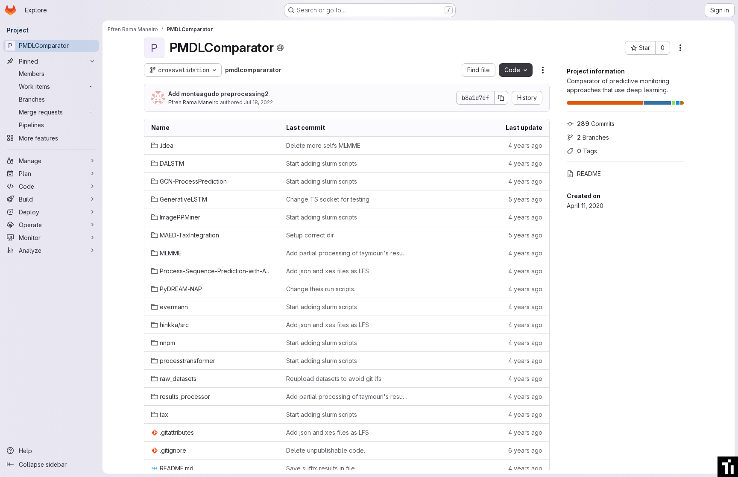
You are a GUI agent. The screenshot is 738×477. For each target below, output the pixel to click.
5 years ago (525, 199)
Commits (596, 123)
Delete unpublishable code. (325, 450)
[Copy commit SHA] (501, 98)
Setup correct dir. (310, 235)
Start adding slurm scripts (321, 163)
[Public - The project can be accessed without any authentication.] (280, 47)
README (589, 173)
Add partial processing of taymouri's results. (346, 253)
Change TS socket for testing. (328, 199)
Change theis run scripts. (320, 289)
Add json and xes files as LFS (327, 271)
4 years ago (525, 145)
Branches (593, 137)
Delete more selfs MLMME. (324, 145)
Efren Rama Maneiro (193, 102)
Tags (587, 151)
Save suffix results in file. (321, 468)
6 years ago (525, 450)
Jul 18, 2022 (258, 102)
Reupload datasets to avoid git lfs (333, 378)
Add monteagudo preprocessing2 (218, 93)
